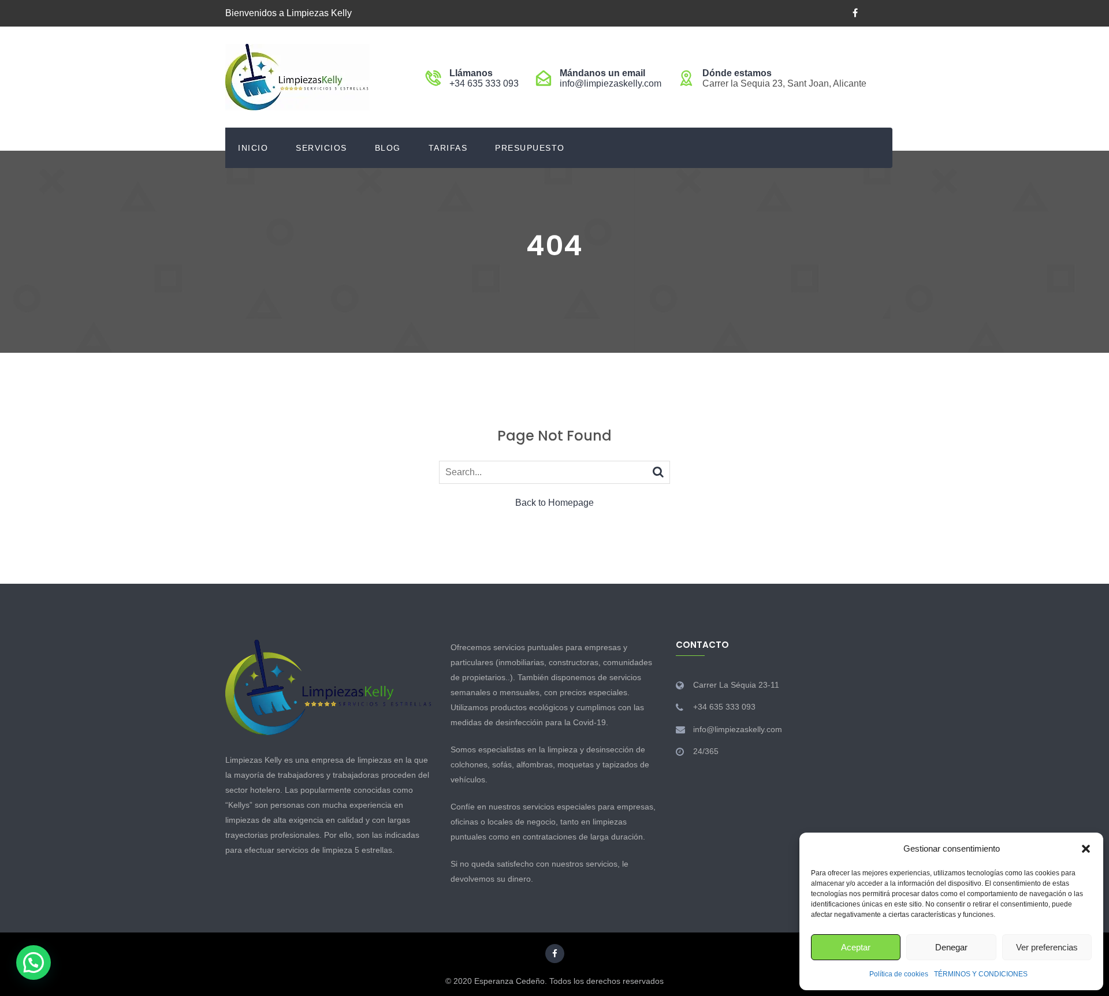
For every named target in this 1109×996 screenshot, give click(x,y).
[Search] (658, 472)
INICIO (253, 147)
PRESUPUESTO (530, 147)
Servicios (321, 147)
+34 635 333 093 (484, 83)
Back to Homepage (554, 503)
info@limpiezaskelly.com (610, 83)
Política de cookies (898, 974)
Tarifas (448, 147)
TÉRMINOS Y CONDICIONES (981, 974)
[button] (1086, 849)
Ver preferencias (1047, 947)
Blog (388, 147)
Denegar (951, 947)
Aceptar (855, 947)
